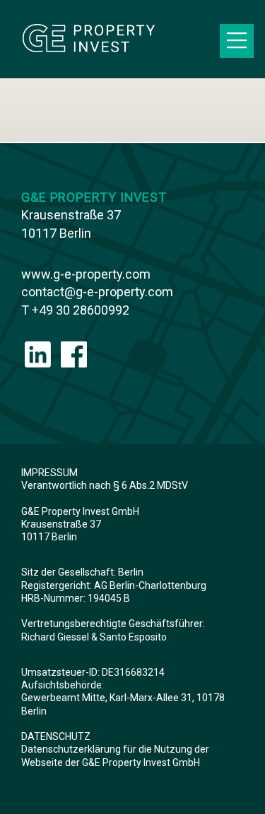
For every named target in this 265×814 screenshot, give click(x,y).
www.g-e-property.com (86, 274)
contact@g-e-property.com (97, 291)
